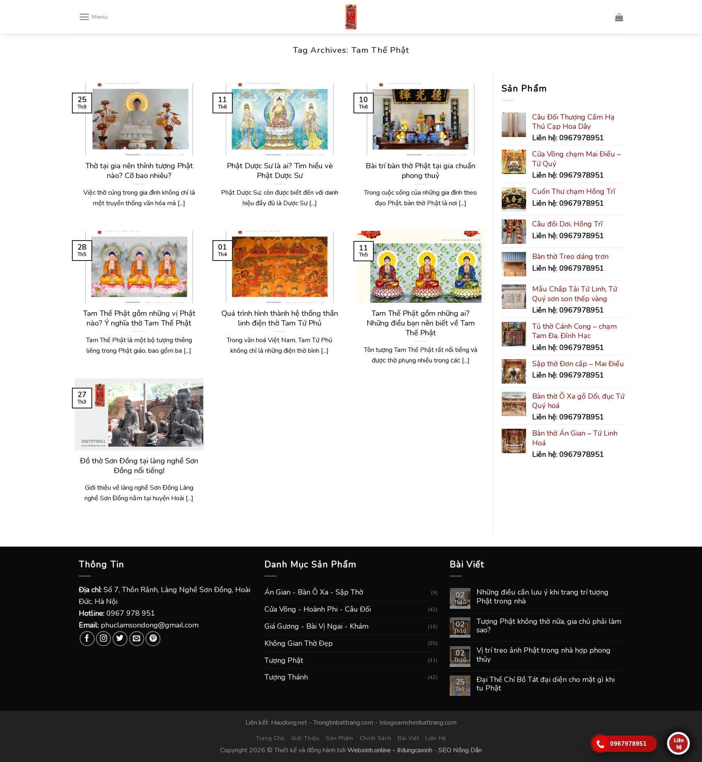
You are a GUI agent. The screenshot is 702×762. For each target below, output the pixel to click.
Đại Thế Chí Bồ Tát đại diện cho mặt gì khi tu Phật (546, 684)
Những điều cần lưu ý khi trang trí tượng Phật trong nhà (543, 597)
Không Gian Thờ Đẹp (298, 643)
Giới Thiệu (305, 738)
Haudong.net (289, 722)
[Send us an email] (136, 638)
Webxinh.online (369, 750)
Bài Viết (408, 738)
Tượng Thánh (286, 677)
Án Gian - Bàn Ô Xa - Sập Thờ (313, 592)
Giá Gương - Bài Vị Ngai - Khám (316, 626)
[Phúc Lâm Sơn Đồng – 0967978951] (351, 17)
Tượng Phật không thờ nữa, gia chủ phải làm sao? (549, 626)
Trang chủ (270, 738)
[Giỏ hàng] (619, 17)
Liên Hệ (435, 738)
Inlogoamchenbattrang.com (418, 722)
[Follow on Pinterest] (152, 638)
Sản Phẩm (339, 738)
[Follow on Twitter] (120, 638)
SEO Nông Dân (460, 750)
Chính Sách (376, 738)
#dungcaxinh (414, 750)
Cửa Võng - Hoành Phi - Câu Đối (317, 609)
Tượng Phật (283, 660)
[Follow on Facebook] (87, 638)
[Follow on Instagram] (103, 638)
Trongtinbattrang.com (343, 722)
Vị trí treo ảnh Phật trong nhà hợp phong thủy (544, 655)
